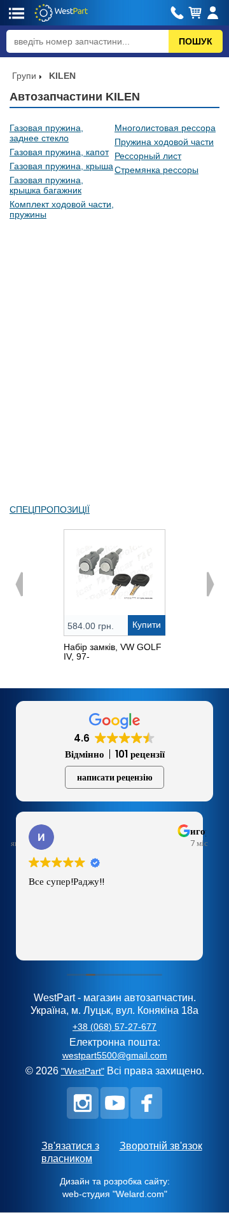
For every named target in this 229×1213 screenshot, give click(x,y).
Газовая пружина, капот (59, 152)
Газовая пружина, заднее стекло (46, 133)
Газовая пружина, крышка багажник (46, 185)
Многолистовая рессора (165, 128)
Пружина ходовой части (164, 142)
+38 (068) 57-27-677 (114, 1027)
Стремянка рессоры (156, 170)
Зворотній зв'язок (161, 1145)
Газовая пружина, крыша (61, 166)
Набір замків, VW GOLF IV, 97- (113, 652)
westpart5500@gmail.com (114, 1055)
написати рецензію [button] (115, 777)
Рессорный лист (147, 156)
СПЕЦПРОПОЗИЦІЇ (50, 509)
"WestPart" (82, 1071)
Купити (146, 625)
